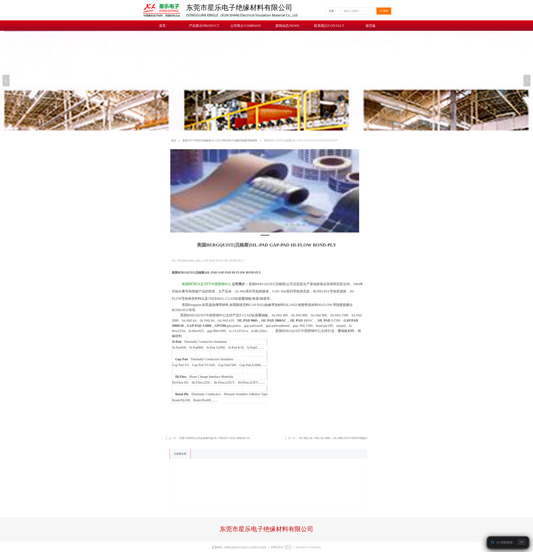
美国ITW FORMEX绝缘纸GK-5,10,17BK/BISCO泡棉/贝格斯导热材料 (220, 140)
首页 (173, 140)
